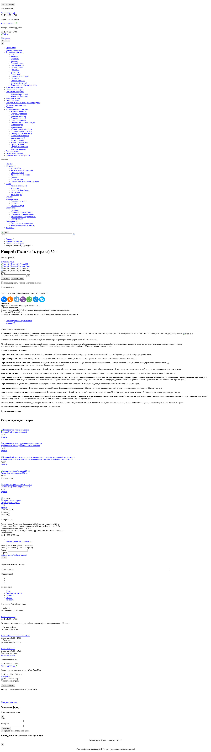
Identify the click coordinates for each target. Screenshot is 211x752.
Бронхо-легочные (18, 81)
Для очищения (17, 67)
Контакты (10, 228)
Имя (3, 719)
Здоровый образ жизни (20, 175)
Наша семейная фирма (20, 190)
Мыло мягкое (16, 127)
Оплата (9, 598)
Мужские (15, 59)
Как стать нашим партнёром (22, 225)
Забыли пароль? (20, 555)
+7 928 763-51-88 (23, 636)
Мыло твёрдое (17, 125)
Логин (3, 550)
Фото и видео (16, 195)
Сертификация (17, 219)
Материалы (10, 166)
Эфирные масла (12, 151)
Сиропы (9, 107)
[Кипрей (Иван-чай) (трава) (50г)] (15, 266)
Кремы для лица (17, 140)
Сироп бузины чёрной (10, 503)
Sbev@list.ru (6, 676)
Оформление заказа (19, 201)
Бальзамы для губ (18, 138)
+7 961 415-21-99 (8, 636)
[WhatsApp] (29, 299)
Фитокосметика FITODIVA (17, 109)
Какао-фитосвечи (13, 98)
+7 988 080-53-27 (8, 617)
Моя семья (15, 188)
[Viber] (23, 299)
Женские (14, 56)
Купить (4, 437)
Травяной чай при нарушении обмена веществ (20, 446)
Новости (14, 177)
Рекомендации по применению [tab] (19, 321)
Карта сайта (16, 168)
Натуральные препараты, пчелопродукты (23, 103)
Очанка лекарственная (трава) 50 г (15, 487)
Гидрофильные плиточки (21, 133)
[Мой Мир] (36, 299)
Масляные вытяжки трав (16, 105)
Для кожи (15, 78)
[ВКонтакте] (4, 299)
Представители (12, 221)
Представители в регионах (22, 223)
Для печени (15, 74)
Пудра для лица (17, 144)
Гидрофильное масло (19, 147)
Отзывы (9, 197)
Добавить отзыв (7, 262)
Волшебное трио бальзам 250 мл (14, 473)
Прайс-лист (11, 48)
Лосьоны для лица (18, 116)
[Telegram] (17, 299)
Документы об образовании (22, 214)
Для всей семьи (17, 63)
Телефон (5, 723)
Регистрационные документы (23, 217)
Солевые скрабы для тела (21, 131)
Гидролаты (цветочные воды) (23, 122)
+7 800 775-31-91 (8, 655)
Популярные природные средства (25, 181)
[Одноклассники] (10, 299)
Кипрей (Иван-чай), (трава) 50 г (19, 541)
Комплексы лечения (14, 87)
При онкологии (17, 65)
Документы (11, 208)
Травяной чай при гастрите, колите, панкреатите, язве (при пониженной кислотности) (37, 459)
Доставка (14, 203)
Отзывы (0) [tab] (10, 323)
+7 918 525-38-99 (8, 649)
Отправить (6, 728)
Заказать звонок (8, 4)
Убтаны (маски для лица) (21, 129)
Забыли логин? (7, 555)
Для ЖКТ (15, 70)
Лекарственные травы (15, 89)
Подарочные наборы (14, 153)
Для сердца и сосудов (20, 76)
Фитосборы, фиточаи (15, 52)
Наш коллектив (17, 192)
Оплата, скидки (17, 206)
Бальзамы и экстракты (15, 92)
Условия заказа (12, 199)
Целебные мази (12, 100)
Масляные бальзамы (19, 96)
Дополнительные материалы (18, 155)
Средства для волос (19, 114)
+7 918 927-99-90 (8, 666)
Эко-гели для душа (18, 149)
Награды (14, 210)
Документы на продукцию (22, 212)
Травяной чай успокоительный (14, 432)
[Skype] (42, 299)
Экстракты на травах (19, 94)
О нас (8, 184)
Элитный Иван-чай (19, 83)
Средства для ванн (18, 120)
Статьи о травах (17, 173)
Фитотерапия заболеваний (22, 170)
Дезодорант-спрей (18, 118)
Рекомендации (17, 179)
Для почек (15, 72)
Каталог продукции (14, 50)
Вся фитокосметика (19, 111)
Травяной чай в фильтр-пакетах (24, 85)
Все (12, 54)
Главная (9, 164)
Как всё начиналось (19, 186)
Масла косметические (20, 136)
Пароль (4, 552)
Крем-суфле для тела (19, 142)
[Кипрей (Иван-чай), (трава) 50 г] (15, 264)
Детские (14, 61)
